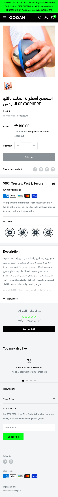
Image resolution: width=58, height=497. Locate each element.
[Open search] (40, 17)
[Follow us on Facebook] (5, 461)
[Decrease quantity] (18, 145)
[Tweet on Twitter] (47, 169)
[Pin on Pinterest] (41, 169)
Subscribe (13, 436)
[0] (52, 17)
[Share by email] (53, 169)
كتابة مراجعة (29, 328)
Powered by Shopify (12, 490)
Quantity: (8, 145)
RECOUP (7, 111)
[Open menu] (4, 17)
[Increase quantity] (34, 145)
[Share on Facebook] (35, 169)
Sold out (29, 156)
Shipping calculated (38, 131)
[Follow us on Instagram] (11, 461)
